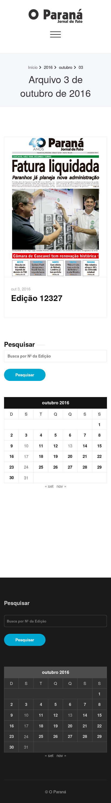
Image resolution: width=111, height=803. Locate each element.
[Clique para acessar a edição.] (55, 207)
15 (99, 446)
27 (70, 467)
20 (70, 456)
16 (11, 456)
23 (11, 467)
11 (41, 446)
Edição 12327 (37, 297)
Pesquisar (19, 344)
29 (99, 467)
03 (81, 67)
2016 (48, 67)
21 (85, 456)
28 (85, 467)
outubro (65, 67)
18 (41, 456)
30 (11, 477)
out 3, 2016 (20, 289)
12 (55, 446)
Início (32, 67)
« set (49, 486)
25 (41, 467)
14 (85, 446)
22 (99, 456)
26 (55, 467)
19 (55, 456)
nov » (61, 486)
